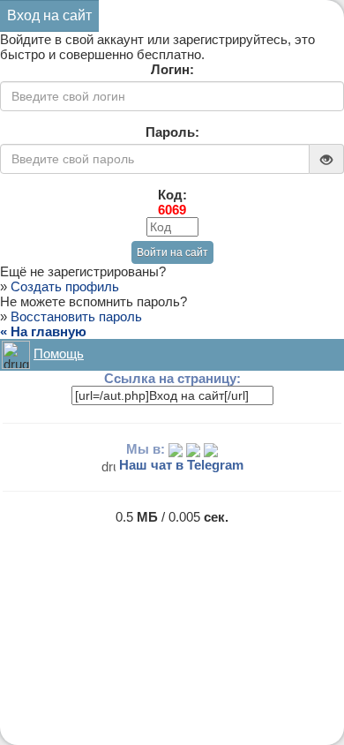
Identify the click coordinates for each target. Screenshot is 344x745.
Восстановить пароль (76, 316)
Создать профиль (65, 286)
